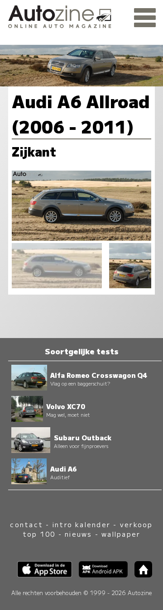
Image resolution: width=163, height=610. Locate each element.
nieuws (78, 534)
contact (26, 524)
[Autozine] (81, 15)
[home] (140, 574)
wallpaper (120, 534)
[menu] (145, 18)
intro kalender (81, 524)
